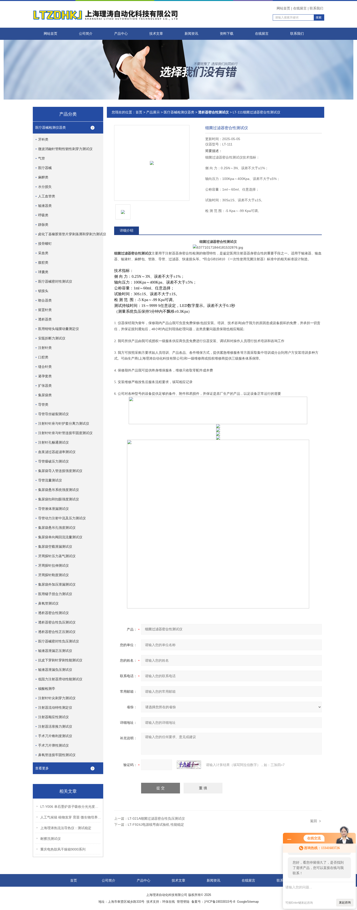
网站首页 (283, 8)
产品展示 (153, 112)
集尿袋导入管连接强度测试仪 (60, 471)
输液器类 (45, 206)
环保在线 (168, 901)
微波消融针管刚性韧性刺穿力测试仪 (65, 149)
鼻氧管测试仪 (48, 603)
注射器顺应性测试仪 (53, 717)
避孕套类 (45, 376)
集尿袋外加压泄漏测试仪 (57, 584)
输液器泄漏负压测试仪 (55, 670)
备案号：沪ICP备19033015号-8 (213, 901)
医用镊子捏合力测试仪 (55, 594)
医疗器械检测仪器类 (50, 127)
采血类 (43, 253)
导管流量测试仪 (50, 480)
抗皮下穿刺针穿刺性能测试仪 (60, 660)
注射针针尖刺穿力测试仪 (57, 698)
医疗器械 (45, 168)
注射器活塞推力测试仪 (55, 726)
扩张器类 (45, 386)
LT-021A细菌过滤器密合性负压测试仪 (156, 818)
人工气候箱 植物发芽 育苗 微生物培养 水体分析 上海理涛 (70, 817)
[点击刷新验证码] (189, 765)
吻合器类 (45, 300)
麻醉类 (43, 177)
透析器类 (45, 319)
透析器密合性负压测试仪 (57, 622)
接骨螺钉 (45, 243)
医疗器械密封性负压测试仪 (58, 641)
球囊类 (43, 272)
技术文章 (156, 33)
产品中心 (121, 33)
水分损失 (45, 187)
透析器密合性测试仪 (53, 613)
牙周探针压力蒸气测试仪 (57, 556)
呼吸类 (43, 215)
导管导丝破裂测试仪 (53, 414)
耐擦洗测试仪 (50, 839)
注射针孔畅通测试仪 (53, 442)
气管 (41, 158)
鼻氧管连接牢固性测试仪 (57, 755)
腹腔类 (43, 262)
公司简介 (86, 33)
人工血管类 (46, 196)
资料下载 (226, 33)
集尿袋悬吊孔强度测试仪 (57, 528)
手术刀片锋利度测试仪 (55, 736)
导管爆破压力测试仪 (53, 461)
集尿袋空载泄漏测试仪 (55, 546)
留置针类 (45, 310)
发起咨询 (345, 902)
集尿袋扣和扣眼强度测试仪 (58, 499)
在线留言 (300, 8)
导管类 (43, 404)
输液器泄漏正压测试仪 (55, 651)
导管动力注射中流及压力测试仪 (62, 518)
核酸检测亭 (46, 689)
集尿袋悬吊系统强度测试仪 (58, 490)
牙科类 (43, 139)
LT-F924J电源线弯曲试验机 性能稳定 (156, 824)
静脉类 (43, 225)
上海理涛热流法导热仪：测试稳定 (65, 828)
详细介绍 (126, 230)
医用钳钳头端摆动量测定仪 (58, 329)
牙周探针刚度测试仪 (53, 575)
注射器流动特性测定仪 (55, 707)
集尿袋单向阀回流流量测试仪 (60, 537)
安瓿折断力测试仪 (51, 338)
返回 (313, 821)
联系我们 (316, 8)
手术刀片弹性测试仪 (53, 745)
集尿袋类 (45, 395)
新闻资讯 (191, 33)
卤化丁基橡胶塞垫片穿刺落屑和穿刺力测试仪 (72, 234)
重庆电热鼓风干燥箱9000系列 (62, 849)
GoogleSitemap (248, 901)
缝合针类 (45, 367)
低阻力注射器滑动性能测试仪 (60, 679)
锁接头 (43, 291)
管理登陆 (183, 901)
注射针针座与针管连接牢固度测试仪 (65, 433)
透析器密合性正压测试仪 (57, 632)
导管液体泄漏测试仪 (53, 509)
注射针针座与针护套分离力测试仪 (63, 423)
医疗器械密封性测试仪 (55, 281)
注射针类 (45, 348)
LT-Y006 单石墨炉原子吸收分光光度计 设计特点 (70, 807)
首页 (139, 112)
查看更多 (42, 768)
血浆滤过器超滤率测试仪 (57, 452)
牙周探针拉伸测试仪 (53, 565)
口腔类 (43, 357)
